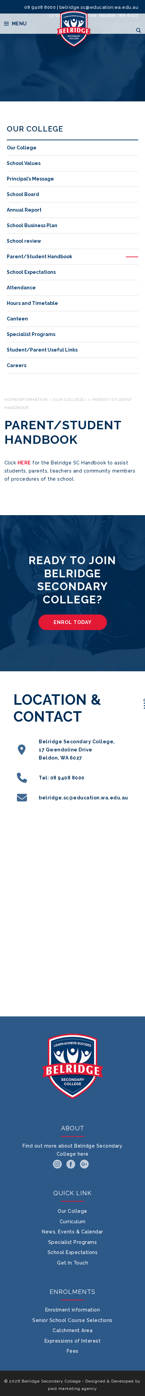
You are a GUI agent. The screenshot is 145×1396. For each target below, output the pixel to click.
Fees (73, 1351)
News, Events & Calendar (72, 1231)
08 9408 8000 (40, 7)
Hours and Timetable (32, 303)
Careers (16, 365)
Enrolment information (72, 1310)
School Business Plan (32, 225)
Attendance (21, 287)
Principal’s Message (30, 179)
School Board (23, 194)
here (83, 1154)
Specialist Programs (31, 334)
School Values (23, 163)
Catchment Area (72, 1330)
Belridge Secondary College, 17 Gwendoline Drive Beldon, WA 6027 (77, 750)
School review (24, 241)
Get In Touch (72, 1263)
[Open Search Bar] (138, 30)
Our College (21, 147)
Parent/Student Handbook (39, 256)
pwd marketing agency (72, 1388)
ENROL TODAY (73, 622)
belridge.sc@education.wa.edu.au (99, 7)
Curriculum (73, 1221)
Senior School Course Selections (72, 1320)
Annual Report (24, 210)
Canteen (17, 318)
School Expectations (31, 272)
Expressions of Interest (73, 1341)
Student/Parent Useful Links (42, 350)
